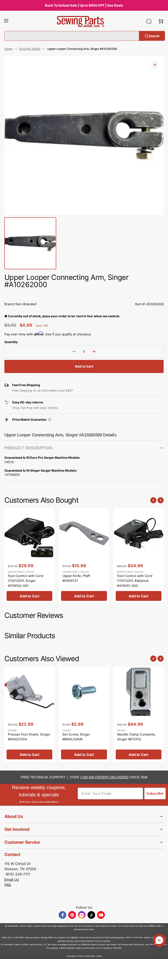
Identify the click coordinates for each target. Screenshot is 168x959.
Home (8, 49)
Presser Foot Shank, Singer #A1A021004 (29, 736)
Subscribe (155, 793)
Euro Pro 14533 (29, 49)
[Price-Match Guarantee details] (49, 419)
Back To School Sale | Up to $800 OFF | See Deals (84, 5)
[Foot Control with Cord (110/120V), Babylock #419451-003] (139, 555)
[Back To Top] (161, 952)
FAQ (7, 884)
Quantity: (11, 342)
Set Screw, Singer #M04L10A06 (76, 736)
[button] (6, 21)
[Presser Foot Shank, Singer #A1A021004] (29, 714)
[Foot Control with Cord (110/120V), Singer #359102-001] (29, 555)
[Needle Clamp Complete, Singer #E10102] (139, 714)
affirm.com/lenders (134, 937)
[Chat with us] (149, 21)
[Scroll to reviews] (84, 294)
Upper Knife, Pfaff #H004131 (76, 578)
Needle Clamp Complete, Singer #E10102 (136, 736)
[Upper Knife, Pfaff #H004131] (84, 555)
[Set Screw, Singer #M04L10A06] (84, 714)
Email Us (11, 879)
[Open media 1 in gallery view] (154, 64)
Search (154, 36)
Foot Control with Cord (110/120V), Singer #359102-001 (25, 581)
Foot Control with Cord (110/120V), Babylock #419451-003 (134, 581)
